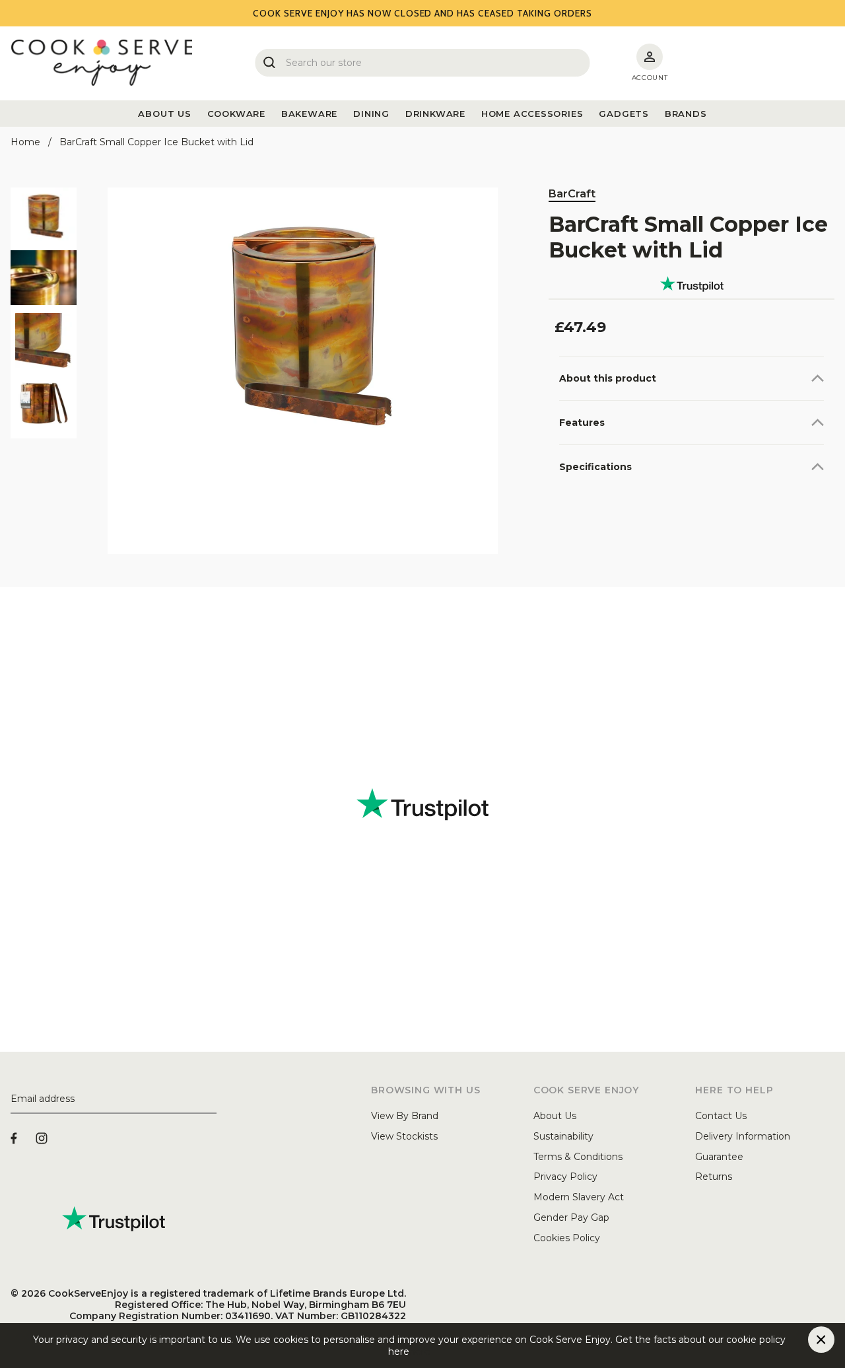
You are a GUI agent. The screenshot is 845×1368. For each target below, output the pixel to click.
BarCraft (572, 194)
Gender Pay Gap (571, 1217)
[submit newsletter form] (211, 1099)
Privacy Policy (565, 1176)
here (419, 1351)
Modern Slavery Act (578, 1197)
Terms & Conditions (578, 1157)
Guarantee (719, 1157)
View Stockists (404, 1136)
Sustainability (563, 1136)
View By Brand (404, 1116)
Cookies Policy (566, 1238)
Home (25, 142)
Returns (713, 1176)
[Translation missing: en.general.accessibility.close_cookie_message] (821, 1339)
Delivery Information (742, 1136)
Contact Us (721, 1116)
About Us (554, 1116)
